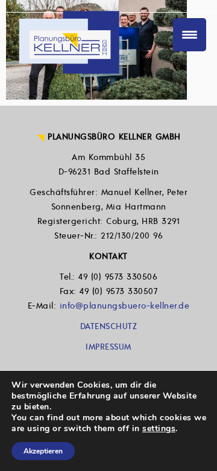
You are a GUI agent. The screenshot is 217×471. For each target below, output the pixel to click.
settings (158, 428)
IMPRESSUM (108, 346)
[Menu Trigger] (189, 34)
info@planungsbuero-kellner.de (125, 305)
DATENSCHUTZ (108, 326)
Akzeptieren (43, 451)
